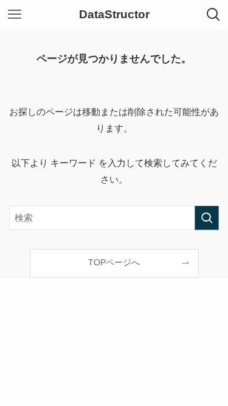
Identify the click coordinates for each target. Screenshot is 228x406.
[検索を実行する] (207, 218)
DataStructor (114, 15)
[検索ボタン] (213, 14)
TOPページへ (114, 262)
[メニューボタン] (14, 14)
